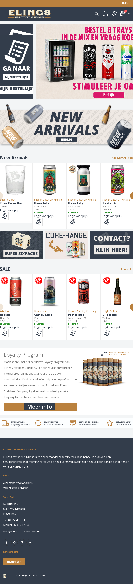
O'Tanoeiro (109, 315)
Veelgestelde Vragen (15, 488)
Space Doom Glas (11, 203)
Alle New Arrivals (122, 157)
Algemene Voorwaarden (18, 483)
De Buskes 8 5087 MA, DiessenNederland (14, 508)
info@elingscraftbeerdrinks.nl (21, 531)
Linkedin (29, 542)
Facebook (7, 542)
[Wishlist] (114, 14)
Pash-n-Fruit (76, 315)
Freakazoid (109, 203)
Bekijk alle (126, 269)
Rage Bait (6, 315)
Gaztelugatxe (43, 315)
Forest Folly (41, 203)
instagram (14, 542)
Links (125, 3)
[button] (5, 216)
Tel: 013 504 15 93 (14, 520)
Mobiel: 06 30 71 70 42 (16, 525)
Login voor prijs (9, 210)
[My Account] (105, 14)
